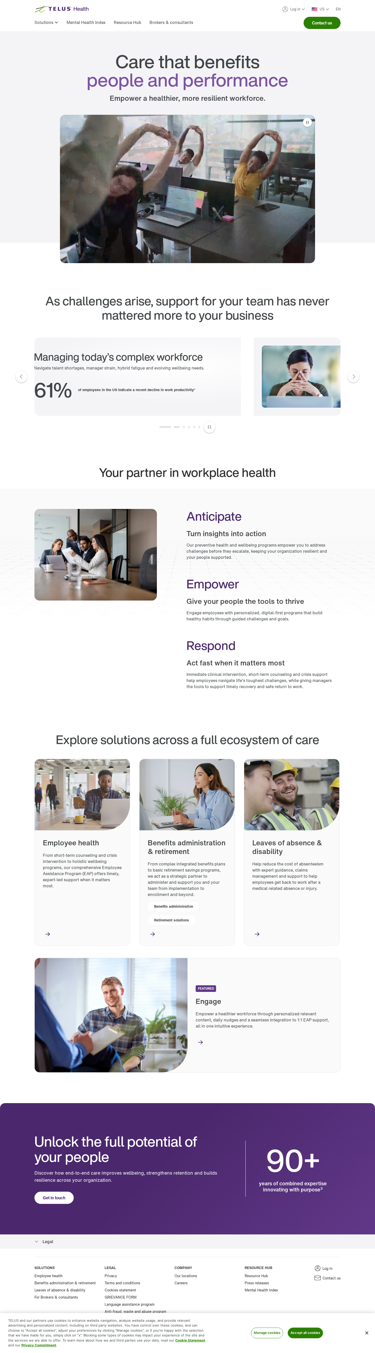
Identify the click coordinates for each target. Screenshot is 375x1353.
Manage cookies (267, 1333)
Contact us (322, 23)
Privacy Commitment (38, 1345)
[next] (353, 377)
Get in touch (54, 1198)
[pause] (209, 427)
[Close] (366, 1332)
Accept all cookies (305, 1333)
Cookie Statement (190, 1340)
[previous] (21, 377)
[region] (187, 1333)
